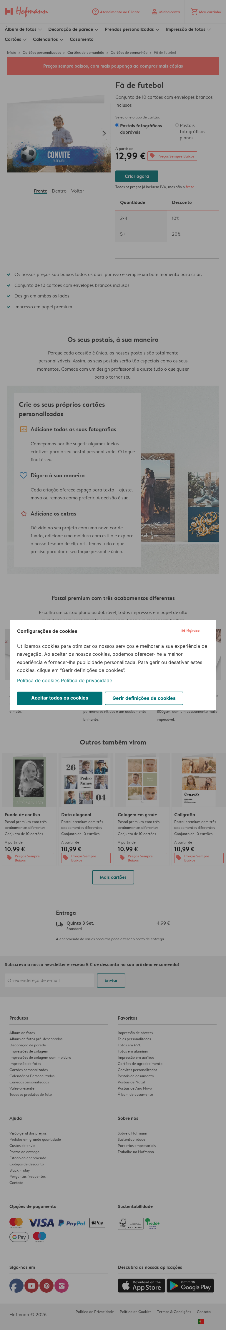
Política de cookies (38, 680)
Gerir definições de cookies (144, 698)
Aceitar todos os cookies (59, 698)
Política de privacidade (86, 680)
